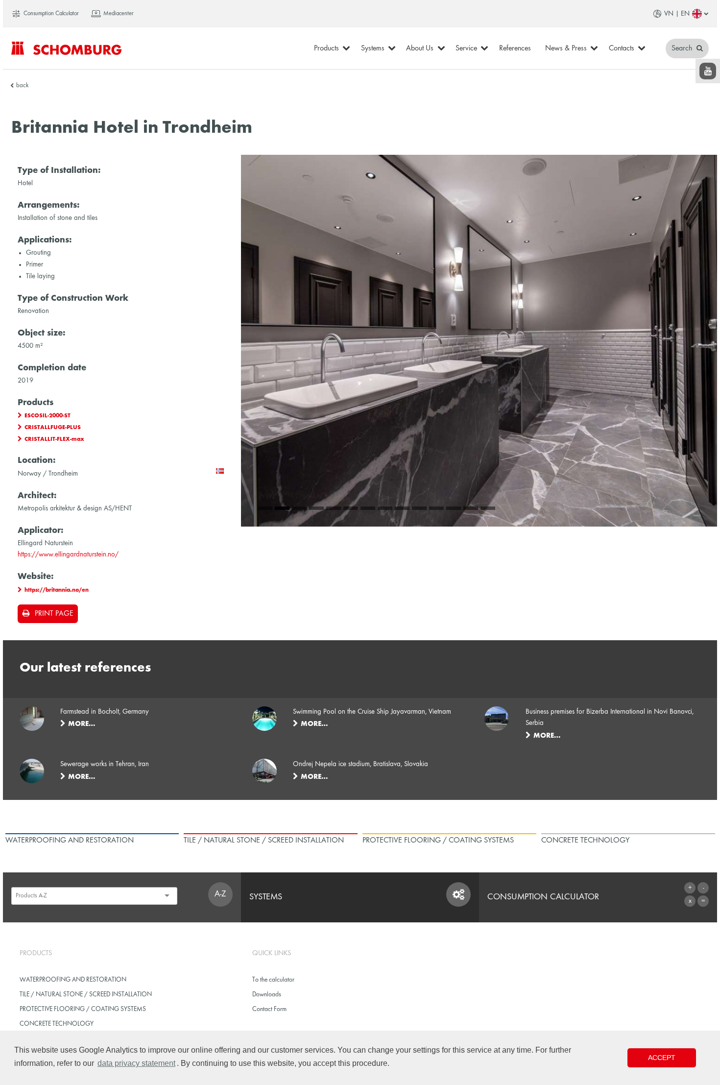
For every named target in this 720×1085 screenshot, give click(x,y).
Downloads (266, 994)
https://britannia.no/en (56, 590)
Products (326, 48)
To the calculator (273, 980)
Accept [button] (661, 1057)
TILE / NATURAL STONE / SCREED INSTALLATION (86, 994)
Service (466, 48)
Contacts (621, 48)
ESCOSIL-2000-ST (47, 416)
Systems (372, 48)
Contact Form (269, 1009)
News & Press (566, 48)
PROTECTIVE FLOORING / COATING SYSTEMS (83, 1009)
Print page (54, 614)
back (22, 86)
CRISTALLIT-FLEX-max (54, 439)
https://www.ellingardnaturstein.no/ (68, 554)
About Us (419, 48)
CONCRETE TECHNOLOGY (57, 1024)
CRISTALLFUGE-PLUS (52, 428)
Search (683, 48)
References (515, 48)
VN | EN (677, 13)
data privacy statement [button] (136, 1063)
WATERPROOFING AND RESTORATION (73, 980)
